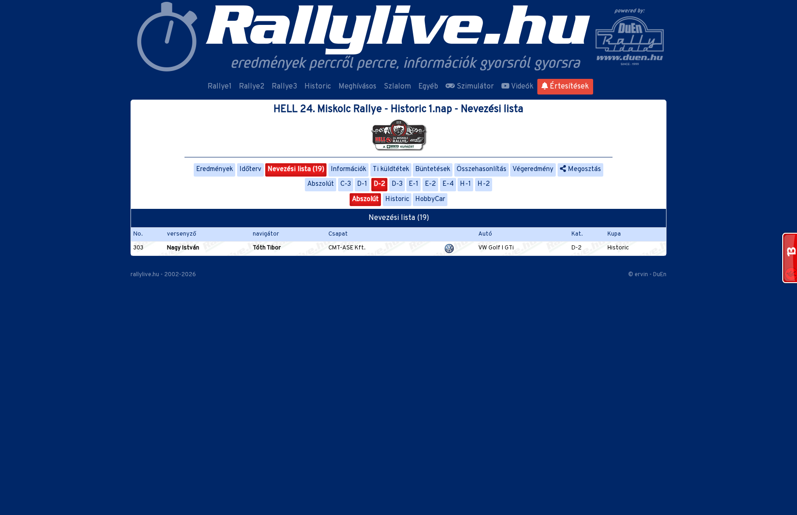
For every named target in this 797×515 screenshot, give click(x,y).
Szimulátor (474, 86)
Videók (522, 86)
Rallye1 (220, 86)
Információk (348, 169)
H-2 (483, 184)
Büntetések (432, 169)
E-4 (448, 184)
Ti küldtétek (391, 169)
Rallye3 (284, 86)
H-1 (465, 184)
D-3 (397, 184)
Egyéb (428, 86)
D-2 (379, 184)
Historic (317, 86)
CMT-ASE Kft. (346, 248)
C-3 (345, 184)
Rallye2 (251, 86)
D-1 (362, 184)
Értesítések (568, 86)
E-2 (430, 184)
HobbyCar (430, 199)
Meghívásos (357, 86)
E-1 (413, 184)
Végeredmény (532, 169)
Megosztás (583, 169)
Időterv (250, 169)
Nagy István (183, 248)
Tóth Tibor (267, 248)
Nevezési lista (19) (296, 169)
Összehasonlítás (481, 169)
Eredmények (214, 169)
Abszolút (320, 184)
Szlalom (397, 86)
